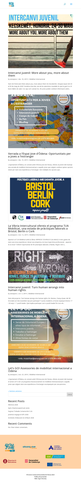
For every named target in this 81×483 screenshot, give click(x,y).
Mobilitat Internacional (37, 79)
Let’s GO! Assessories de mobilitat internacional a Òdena (40, 369)
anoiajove (13, 79)
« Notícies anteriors (15, 391)
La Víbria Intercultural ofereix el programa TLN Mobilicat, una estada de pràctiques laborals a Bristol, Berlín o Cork (38, 228)
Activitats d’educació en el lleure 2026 (21, 418)
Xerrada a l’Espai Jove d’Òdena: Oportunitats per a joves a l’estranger (39, 155)
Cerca (70, 395)
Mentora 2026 (13, 405)
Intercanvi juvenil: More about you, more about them (38, 74)
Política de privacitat (40, 477)
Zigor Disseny (42, 479)
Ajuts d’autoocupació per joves (19, 408)
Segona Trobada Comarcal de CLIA (20, 411)
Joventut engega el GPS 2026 (18, 415)
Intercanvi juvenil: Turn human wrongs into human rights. (36, 288)
